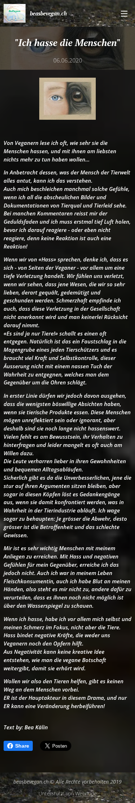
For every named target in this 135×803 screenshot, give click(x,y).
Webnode (86, 793)
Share (22, 746)
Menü (124, 13)
